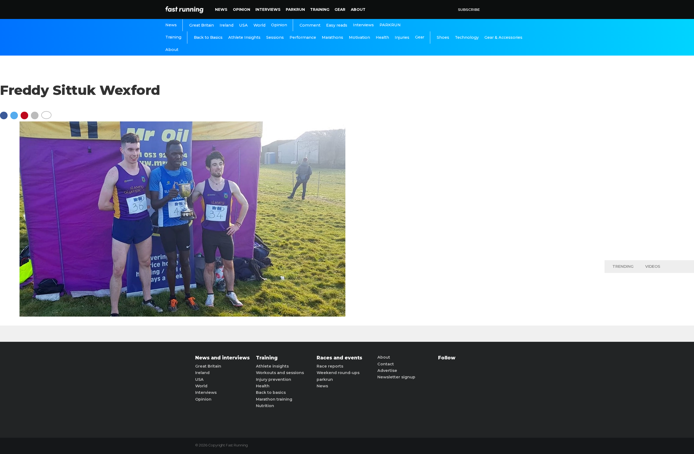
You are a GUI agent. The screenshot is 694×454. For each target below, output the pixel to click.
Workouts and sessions (280, 373)
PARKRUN (295, 9)
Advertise (387, 370)
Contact (385, 364)
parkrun (325, 379)
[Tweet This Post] (15, 118)
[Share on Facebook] (5, 118)
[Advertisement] (649, 170)
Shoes (443, 37)
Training (319, 9)
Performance (303, 37)
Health (382, 37)
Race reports (330, 366)
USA (243, 25)
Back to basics (271, 392)
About (358, 9)
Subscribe (469, 9)
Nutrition (265, 406)
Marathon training (274, 399)
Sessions (275, 37)
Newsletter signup (396, 377)
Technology (467, 37)
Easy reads (336, 25)
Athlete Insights (244, 37)
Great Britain (201, 25)
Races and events (339, 357)
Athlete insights (272, 366)
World (259, 25)
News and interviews (222, 357)
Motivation (359, 37)
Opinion (241, 9)
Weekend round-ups (338, 373)
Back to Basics (208, 37)
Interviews (268, 9)
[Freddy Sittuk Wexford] (182, 315)
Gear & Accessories (503, 37)
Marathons (332, 37)
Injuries (402, 37)
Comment (310, 25)
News (221, 9)
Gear (340, 9)
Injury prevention (273, 379)
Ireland (226, 25)
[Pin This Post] (26, 118)
